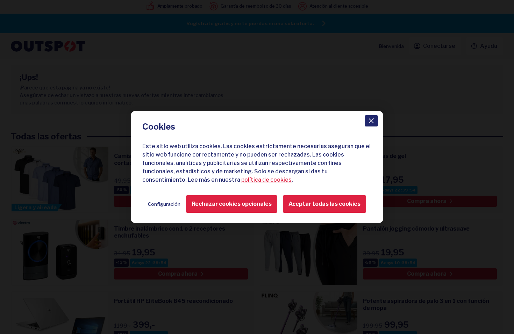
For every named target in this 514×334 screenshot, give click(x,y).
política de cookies (266, 179)
